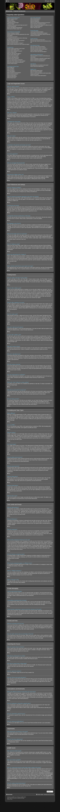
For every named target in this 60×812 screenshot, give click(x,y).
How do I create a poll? (11, 52)
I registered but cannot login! (13, 22)
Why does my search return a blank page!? (38, 49)
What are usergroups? (34, 21)
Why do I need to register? (12, 18)
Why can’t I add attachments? (13, 57)
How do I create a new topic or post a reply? (16, 48)
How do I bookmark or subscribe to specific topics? (40, 58)
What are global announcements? (14, 72)
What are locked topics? (12, 76)
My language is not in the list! (13, 39)
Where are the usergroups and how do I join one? (40, 22)
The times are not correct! (12, 36)
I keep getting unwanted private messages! (38, 33)
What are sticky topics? (11, 75)
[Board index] (30, 5)
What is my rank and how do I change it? (15, 43)
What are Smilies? (11, 70)
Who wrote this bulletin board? (36, 70)
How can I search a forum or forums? (37, 46)
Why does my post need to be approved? (15, 62)
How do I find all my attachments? (37, 66)
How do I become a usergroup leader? (38, 23)
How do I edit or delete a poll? (13, 54)
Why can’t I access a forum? (12, 56)
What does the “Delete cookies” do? (14, 28)
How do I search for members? (36, 50)
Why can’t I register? (11, 21)
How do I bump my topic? (12, 63)
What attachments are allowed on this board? (39, 65)
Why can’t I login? (10, 23)
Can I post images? (11, 71)
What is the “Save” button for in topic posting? (16, 61)
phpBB (49, 227)
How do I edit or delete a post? (13, 49)
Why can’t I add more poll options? (14, 53)
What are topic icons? (11, 77)
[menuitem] (7, 1)
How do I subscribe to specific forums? (38, 59)
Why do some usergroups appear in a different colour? (41, 25)
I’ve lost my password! (11, 26)
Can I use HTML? (10, 69)
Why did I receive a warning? (13, 58)
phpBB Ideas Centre (21, 762)
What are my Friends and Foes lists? (37, 39)
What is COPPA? (10, 20)
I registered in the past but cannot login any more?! (17, 25)
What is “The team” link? (35, 27)
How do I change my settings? (13, 33)
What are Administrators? (35, 18)
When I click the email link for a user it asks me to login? (18, 44)
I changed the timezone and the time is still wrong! (17, 38)
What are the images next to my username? (16, 40)
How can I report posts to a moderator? (15, 59)
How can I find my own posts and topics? (38, 51)
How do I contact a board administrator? (38, 75)
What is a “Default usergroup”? (36, 26)
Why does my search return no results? (38, 47)
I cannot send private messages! (36, 31)
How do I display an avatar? (12, 41)
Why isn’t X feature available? (36, 71)
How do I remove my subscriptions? (37, 60)
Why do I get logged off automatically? (14, 27)
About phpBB (10, 754)
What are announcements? (12, 74)
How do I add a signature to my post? (14, 51)
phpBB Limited (43, 752)
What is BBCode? (10, 67)
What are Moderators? (34, 20)
